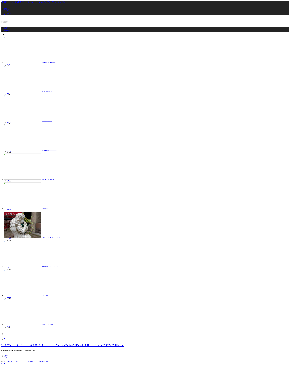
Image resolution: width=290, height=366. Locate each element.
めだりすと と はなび (47, 121)
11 (4, 338)
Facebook (6, 354)
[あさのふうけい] (22, 295)
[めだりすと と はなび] (22, 121)
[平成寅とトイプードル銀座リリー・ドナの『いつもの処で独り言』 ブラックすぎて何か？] (34, 2)
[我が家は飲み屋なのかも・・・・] (22, 91)
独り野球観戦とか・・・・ (48, 208)
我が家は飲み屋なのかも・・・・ (50, 91)
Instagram (6, 12)
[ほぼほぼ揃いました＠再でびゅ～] (22, 62)
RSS (5, 359)
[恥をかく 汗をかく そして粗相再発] (22, 237)
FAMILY (8, 10)
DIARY (5, 8)
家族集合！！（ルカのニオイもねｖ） (51, 266)
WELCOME (6, 7)
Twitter (5, 352)
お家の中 (9, 64)
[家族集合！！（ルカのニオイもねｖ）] (22, 266)
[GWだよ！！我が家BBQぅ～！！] (22, 324)
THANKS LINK (7, 13)
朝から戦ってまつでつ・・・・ (49, 150)
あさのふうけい (45, 295)
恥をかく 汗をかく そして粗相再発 (51, 237)
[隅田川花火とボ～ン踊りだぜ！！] (22, 179)
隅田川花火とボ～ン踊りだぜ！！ (50, 179)
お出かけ (9, 209)
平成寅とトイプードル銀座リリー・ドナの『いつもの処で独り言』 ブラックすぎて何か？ (62, 345)
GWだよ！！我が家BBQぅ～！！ (49, 324)
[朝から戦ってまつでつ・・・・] (22, 150)
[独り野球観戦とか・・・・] (22, 208)
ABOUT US (6, 9)
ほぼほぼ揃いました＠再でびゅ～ (50, 62)
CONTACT (6, 14)
